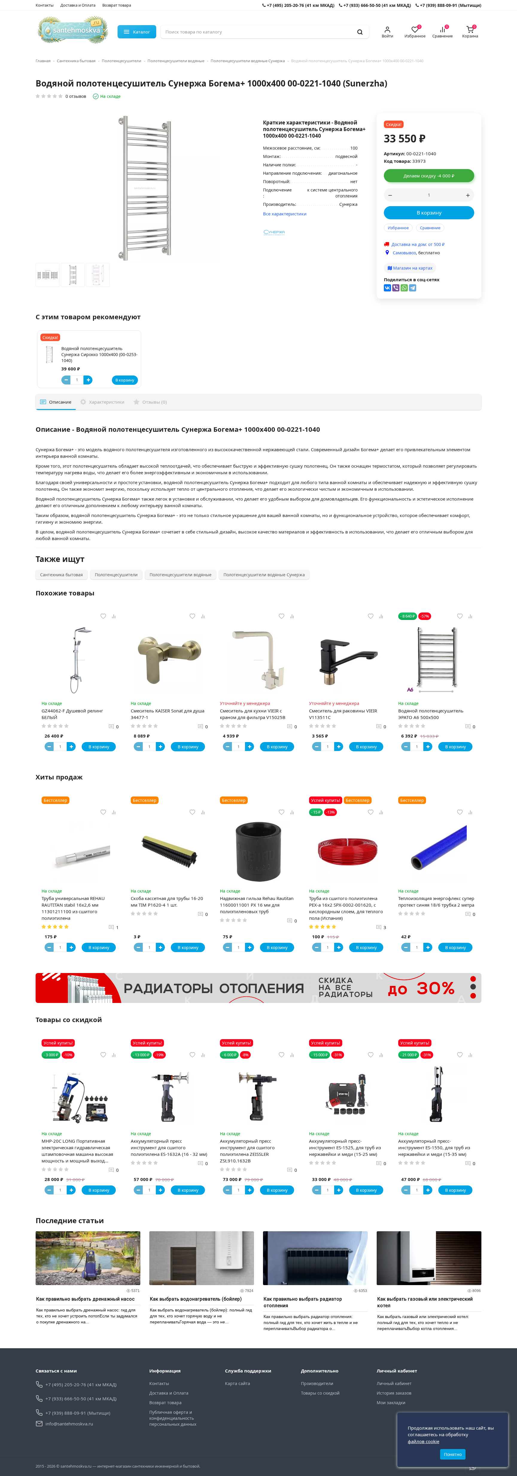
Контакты (45, 5)
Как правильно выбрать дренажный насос (85, 1299)
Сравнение (430, 227)
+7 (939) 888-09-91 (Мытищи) (450, 5)
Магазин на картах (412, 268)
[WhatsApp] (404, 287)
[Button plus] (87, 380)
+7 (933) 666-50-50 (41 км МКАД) (376, 5)
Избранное (398, 227)
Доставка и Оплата (77, 5)
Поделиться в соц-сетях (412, 279)
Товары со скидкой (320, 1393)
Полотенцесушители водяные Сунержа (248, 60)
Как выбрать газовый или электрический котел (425, 1302)
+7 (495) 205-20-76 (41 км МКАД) (300, 5)
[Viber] (395, 287)
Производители (317, 1383)
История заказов (394, 1393)
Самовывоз (404, 253)
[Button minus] (65, 380)
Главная (43, 60)
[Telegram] (412, 287)
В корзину (429, 212)
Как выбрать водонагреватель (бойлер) (196, 1299)
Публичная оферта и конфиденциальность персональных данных (172, 1418)
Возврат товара (116, 5)
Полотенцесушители (121, 60)
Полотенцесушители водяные (176, 60)
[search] (360, 31)
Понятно (453, 1454)
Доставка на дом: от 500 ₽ (418, 244)
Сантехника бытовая (76, 60)
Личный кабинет (394, 1383)
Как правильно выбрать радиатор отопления (303, 1302)
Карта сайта (237, 1383)
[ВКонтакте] (387, 287)
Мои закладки (391, 1402)
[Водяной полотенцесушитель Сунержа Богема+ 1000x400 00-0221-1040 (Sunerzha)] (48, 276)
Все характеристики (285, 214)
